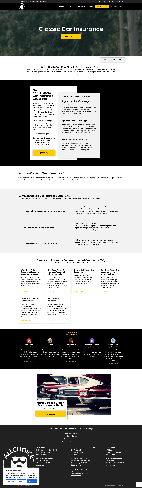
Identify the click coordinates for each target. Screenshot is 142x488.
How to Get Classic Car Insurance (84, 271)
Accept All (32, 481)
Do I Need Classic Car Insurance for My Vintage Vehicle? (110, 272)
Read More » (26, 292)
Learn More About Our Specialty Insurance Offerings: (71, 428)
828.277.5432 (41, 454)
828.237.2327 (76, 476)
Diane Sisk (29, 345)
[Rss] (117, 1)
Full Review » (29, 361)
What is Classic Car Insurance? (41, 173)
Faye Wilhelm (71, 345)
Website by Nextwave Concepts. (114, 485)
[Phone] (122, 1)
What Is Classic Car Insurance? (55, 300)
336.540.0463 (76, 465)
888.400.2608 (76, 454)
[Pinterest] (112, 1)
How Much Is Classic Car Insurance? (29, 300)
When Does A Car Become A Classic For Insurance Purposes (30, 272)
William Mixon (113, 345)
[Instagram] (107, 1)
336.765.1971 (110, 465)
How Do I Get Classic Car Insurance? (41, 243)
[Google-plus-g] (114, 1)
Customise (11, 481)
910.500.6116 (110, 454)
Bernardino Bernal (92, 345)
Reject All (21, 481)
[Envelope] (119, 1)
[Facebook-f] (99, 1)
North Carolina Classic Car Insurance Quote (51, 404)
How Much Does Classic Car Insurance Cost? (45, 211)
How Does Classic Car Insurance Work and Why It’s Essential (56, 272)
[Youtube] (109, 1)
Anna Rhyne (49, 345)
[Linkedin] (104, 1)
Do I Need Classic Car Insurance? (39, 227)
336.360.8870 (40, 465)
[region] (21, 476)
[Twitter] (102, 1)
